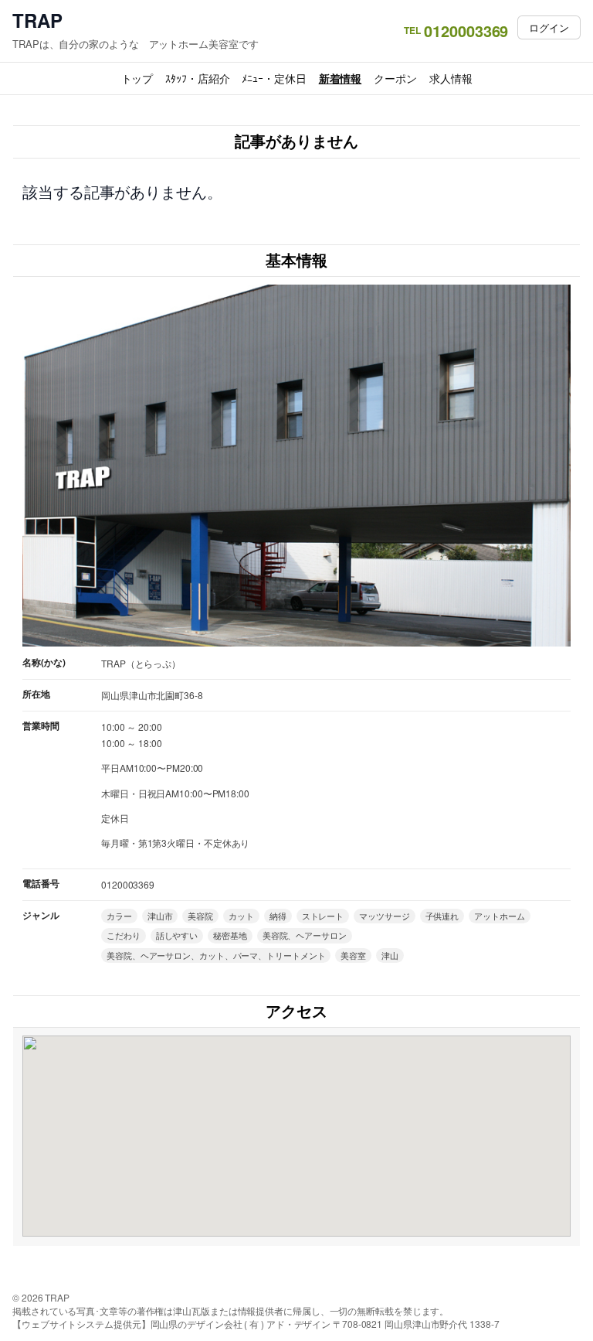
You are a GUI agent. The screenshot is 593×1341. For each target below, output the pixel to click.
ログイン (549, 27)
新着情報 (340, 78)
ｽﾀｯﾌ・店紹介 (197, 78)
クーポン (395, 78)
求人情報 (451, 78)
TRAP (37, 20)
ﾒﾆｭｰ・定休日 (274, 78)
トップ (137, 78)
